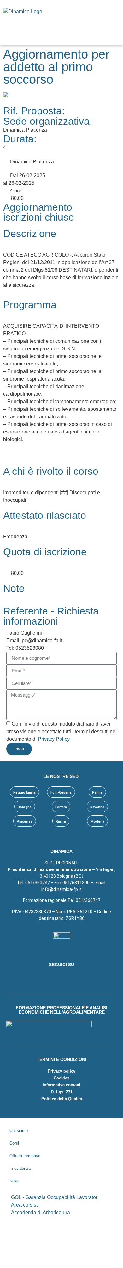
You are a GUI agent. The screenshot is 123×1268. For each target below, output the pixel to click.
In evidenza (20, 1168)
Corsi (14, 1143)
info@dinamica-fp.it (61, 889)
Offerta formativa (24, 1155)
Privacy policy (61, 1071)
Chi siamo (18, 1130)
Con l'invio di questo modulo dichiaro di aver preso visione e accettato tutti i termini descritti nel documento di (61, 731)
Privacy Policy (54, 739)
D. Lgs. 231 (62, 1092)
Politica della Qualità (61, 1098)
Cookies (61, 1078)
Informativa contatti (61, 1085)
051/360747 (88, 900)
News (14, 1181)
